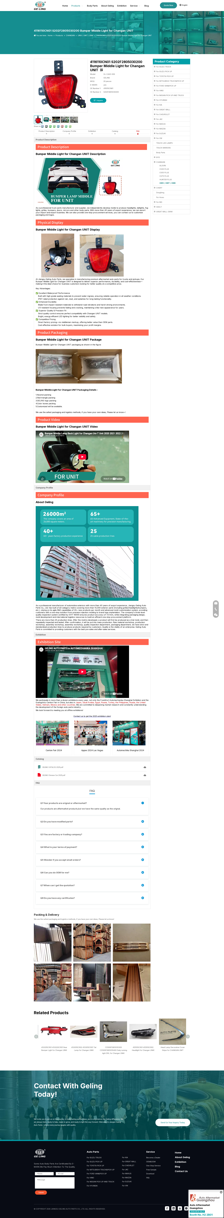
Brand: (92, 78)
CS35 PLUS (164, 169)
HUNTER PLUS (165, 179)
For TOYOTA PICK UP (165, 76)
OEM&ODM (151, 1162)
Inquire (99, 100)
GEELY (159, 207)
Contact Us (181, 1171)
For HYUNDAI (161, 100)
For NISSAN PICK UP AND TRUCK (170, 95)
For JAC (159, 119)
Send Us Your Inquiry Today (173, 1122)
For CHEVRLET (128, 1165)
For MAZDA (161, 129)
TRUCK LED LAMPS (164, 143)
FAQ (137, 131)
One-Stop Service (153, 1165)
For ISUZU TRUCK (163, 67)
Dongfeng (160, 192)
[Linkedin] (173, 1208)
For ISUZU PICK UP (164, 71)
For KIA (159, 105)
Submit (41, 1192)
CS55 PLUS (164, 172)
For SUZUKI (161, 133)
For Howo (160, 197)
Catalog (115, 131)
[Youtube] (180, 1208)
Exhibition (92, 131)
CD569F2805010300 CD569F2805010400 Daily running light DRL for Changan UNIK (52, 1050)
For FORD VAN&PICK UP (166, 86)
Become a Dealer (153, 1157)
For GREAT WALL (163, 110)
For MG (159, 202)
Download (150, 1174)
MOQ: (92, 81)
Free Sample (151, 1170)
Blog (177, 1166)
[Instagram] (186, 1208)
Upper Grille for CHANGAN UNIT (171, 1047)
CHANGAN (160, 162)
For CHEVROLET (163, 114)
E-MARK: (94, 85)
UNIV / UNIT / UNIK (167, 183)
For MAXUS (161, 124)
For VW (159, 138)
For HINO (160, 90)
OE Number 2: (95, 92)
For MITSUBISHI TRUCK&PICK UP (170, 81)
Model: (93, 74)
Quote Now (168, 5)
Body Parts (160, 152)
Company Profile (69, 131)
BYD (158, 157)
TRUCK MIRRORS (163, 148)
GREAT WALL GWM (164, 212)
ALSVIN (162, 165)
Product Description (46, 131)
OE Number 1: (95, 88)
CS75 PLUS (164, 176)
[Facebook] (167, 1208)
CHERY (159, 188)
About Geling (182, 1157)
